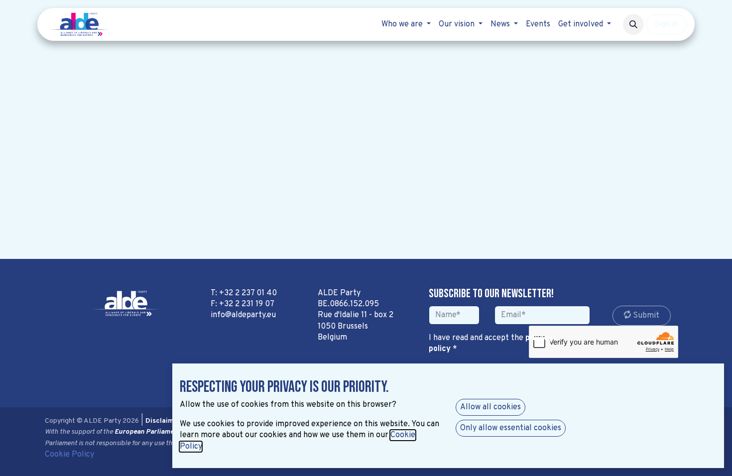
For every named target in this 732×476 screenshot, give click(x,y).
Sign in (666, 24)
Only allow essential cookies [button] (510, 428)
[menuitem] (406, 24)
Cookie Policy (69, 455)
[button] (633, 24)
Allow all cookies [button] (490, 407)
